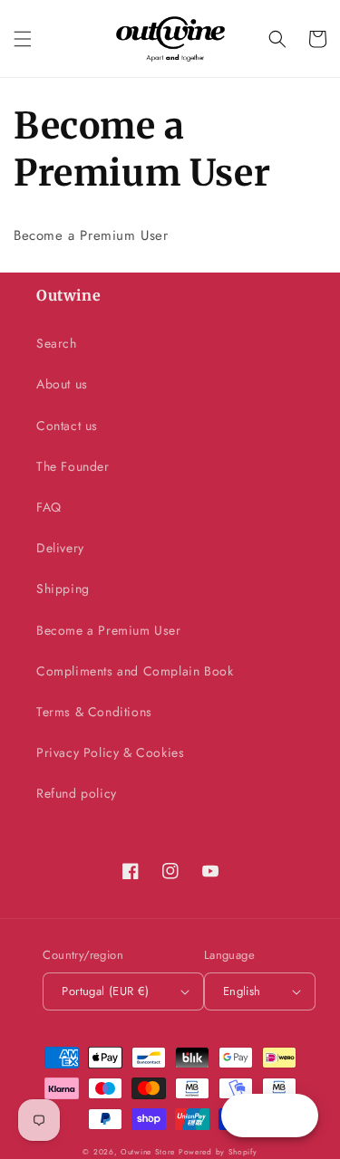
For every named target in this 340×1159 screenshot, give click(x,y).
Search (56, 343)
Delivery (60, 548)
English (242, 991)
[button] (23, 39)
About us (62, 384)
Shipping (63, 589)
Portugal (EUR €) (105, 991)
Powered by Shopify (218, 1151)
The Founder (73, 466)
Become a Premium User (108, 630)
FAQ (49, 507)
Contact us (67, 426)
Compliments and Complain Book (134, 671)
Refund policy (76, 793)
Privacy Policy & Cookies (110, 752)
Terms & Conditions (94, 712)
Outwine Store (148, 1151)
